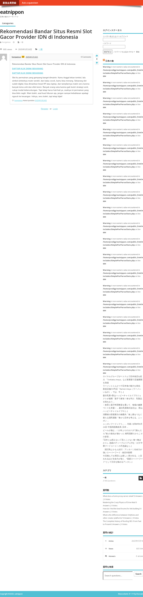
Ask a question (30, 2)
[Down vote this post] (97, 63)
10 (23, 57)
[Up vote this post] (97, 55)
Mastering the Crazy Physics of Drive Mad (119, 502)
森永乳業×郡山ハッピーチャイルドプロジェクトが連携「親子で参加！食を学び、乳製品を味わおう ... (122, 398)
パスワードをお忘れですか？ (124, 52)
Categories (7, 23)
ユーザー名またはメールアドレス (115, 36)
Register (44, 109)
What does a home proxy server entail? (118, 496)
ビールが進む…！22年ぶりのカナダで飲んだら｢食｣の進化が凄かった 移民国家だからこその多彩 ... (123, 433)
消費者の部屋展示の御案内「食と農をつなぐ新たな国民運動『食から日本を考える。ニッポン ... (122, 417)
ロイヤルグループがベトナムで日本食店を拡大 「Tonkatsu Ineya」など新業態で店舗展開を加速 (122, 379)
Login (55, 109)
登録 (137, 52)
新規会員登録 (9, 2)
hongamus (6, 42)
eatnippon (12, 12)
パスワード (107, 43)
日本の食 (109, 60)
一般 (21, 42)
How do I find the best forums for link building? (121, 508)
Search (138, 574)
